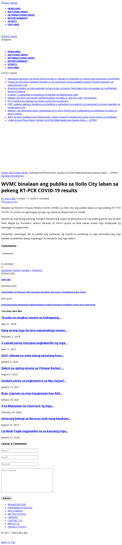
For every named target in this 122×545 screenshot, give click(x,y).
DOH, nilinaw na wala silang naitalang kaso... (32, 355)
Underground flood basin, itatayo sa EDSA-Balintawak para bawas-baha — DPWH (52, 120)
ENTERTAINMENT (18, 18)
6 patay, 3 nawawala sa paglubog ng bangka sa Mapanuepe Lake (43, 94)
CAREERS (13, 517)
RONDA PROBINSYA (12, 175)
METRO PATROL (17, 514)
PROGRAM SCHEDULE (20, 507)
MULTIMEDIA (15, 510)
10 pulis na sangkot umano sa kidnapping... (31, 317)
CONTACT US (15, 520)
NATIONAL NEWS (18, 11)
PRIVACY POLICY (17, 526)
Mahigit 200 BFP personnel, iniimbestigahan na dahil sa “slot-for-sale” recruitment (52, 97)
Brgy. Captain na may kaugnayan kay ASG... (31, 393)
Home (4, 172)
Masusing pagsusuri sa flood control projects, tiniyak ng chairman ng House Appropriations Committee (64, 78)
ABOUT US (14, 523)
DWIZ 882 (10, 198)
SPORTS (12, 21)
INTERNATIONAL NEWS (21, 14)
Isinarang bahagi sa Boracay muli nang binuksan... (36, 418)
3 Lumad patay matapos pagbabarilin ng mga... (34, 343)
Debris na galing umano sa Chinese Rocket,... (32, 368)
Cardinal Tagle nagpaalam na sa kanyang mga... (34, 431)
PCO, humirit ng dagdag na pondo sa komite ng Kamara (38, 100)
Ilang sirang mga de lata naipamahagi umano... (34, 330)
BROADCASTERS (17, 504)
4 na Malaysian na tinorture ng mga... (27, 406)
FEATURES (13, 24)
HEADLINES (14, 8)
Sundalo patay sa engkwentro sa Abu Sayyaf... (33, 381)
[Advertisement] (61, 146)
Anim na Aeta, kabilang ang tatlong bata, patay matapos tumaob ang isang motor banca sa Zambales (62, 116)
